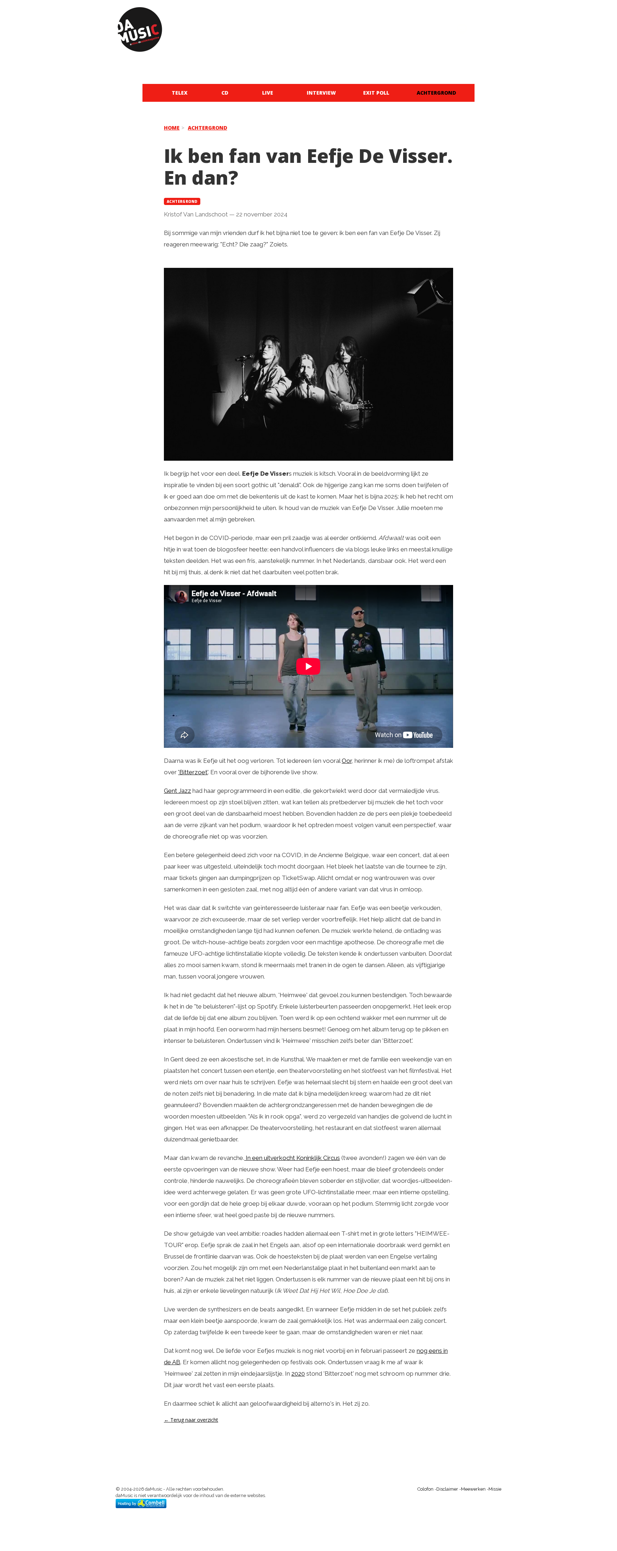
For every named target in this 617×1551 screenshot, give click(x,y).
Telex (179, 92)
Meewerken (473, 1489)
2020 (298, 1373)
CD (224, 92)
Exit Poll (376, 92)
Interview (321, 92)
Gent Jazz (177, 790)
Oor (347, 760)
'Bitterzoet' (193, 772)
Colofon (425, 1489)
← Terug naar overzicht (191, 1419)
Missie (494, 1489)
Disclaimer (447, 1489)
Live (267, 92)
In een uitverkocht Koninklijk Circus (292, 1157)
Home (172, 127)
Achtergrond (436, 92)
